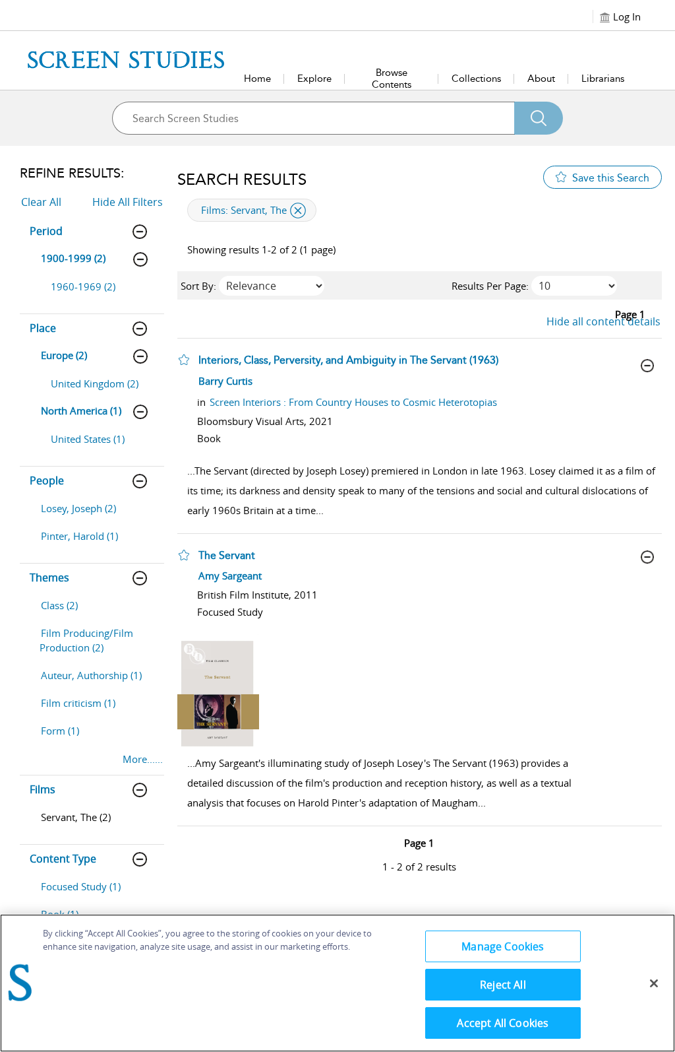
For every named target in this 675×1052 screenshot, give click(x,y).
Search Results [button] (242, 179)
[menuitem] (97, 293)
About (541, 78)
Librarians (602, 78)
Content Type (63, 858)
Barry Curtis (225, 380)
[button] (184, 359)
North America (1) (81, 410)
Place (43, 328)
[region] (337, 983)
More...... (143, 759)
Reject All (503, 984)
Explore (314, 78)
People (47, 480)
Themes (49, 577)
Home (257, 78)
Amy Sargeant (230, 575)
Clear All (41, 202)
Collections (476, 78)
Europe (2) (64, 355)
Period (46, 231)
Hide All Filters (127, 202)
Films (42, 789)
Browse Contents (391, 78)
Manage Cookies (502, 946)
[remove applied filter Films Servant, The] (298, 210)
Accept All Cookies (502, 1023)
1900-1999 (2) (73, 258)
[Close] (653, 983)
